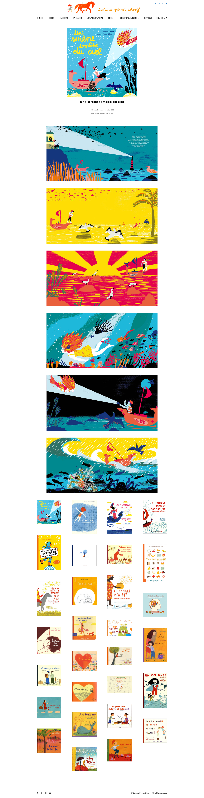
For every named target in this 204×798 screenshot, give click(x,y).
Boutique (148, 18)
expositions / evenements (129, 18)
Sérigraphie (77, 18)
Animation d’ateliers (95, 18)
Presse (51, 18)
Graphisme (63, 18)
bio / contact (162, 18)
